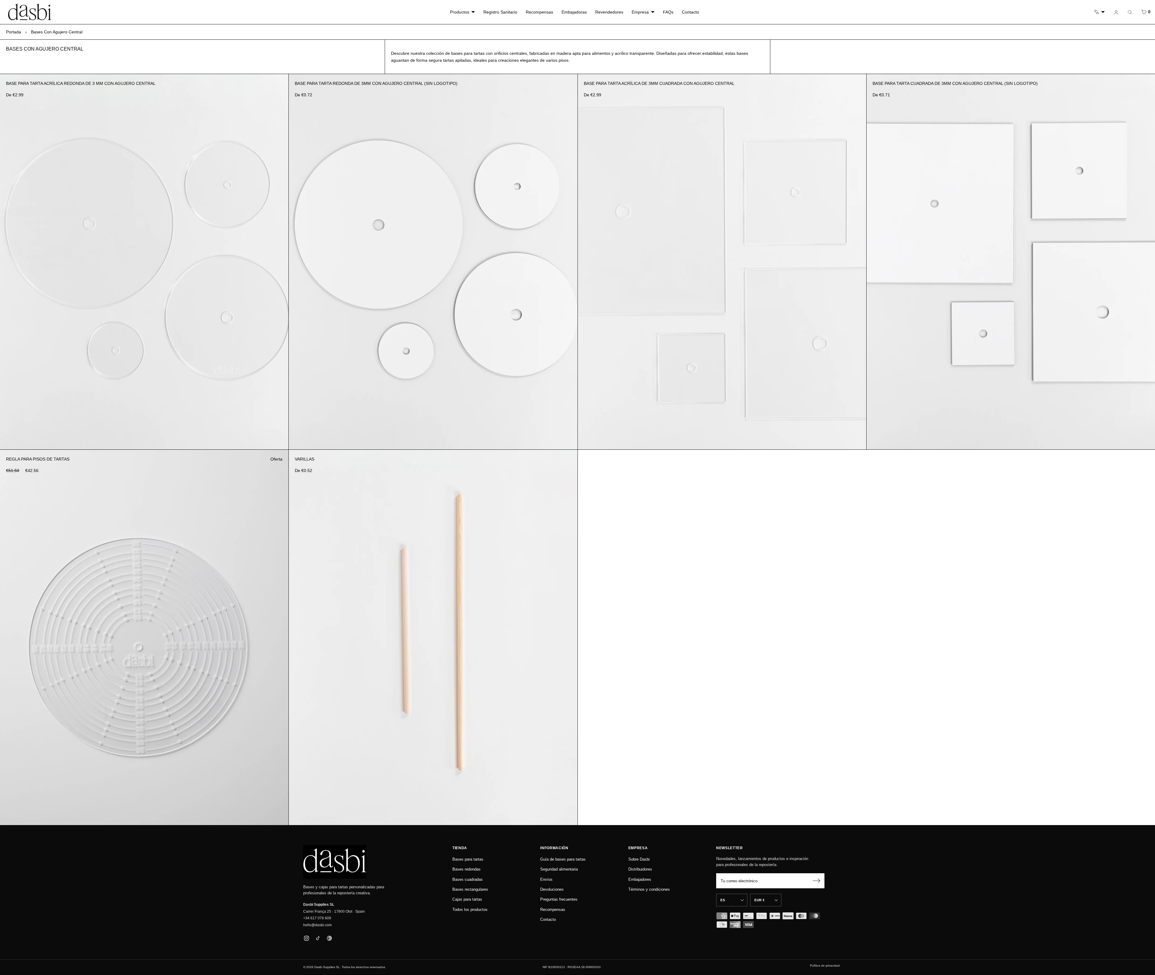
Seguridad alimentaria (559, 869)
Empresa (640, 12)
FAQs (668, 12)
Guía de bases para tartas (563, 859)
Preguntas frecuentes (559, 899)
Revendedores (609, 12)
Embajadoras (574, 12)
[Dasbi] (334, 862)
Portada (13, 31)
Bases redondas (466, 869)
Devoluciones (552, 889)
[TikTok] (318, 938)
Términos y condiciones (649, 889)
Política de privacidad (825, 965)
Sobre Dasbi (639, 859)
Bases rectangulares (470, 889)
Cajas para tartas (467, 899)
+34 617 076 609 (317, 918)
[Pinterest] (329, 938)
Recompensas (539, 12)
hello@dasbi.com (317, 925)
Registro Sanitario (500, 12)
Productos (459, 12)
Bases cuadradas (467, 879)
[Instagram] (306, 938)
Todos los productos (470, 909)
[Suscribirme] (816, 880)
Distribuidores (640, 869)
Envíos (546, 879)
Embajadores (639, 879)
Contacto (690, 12)
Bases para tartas (467, 859)
